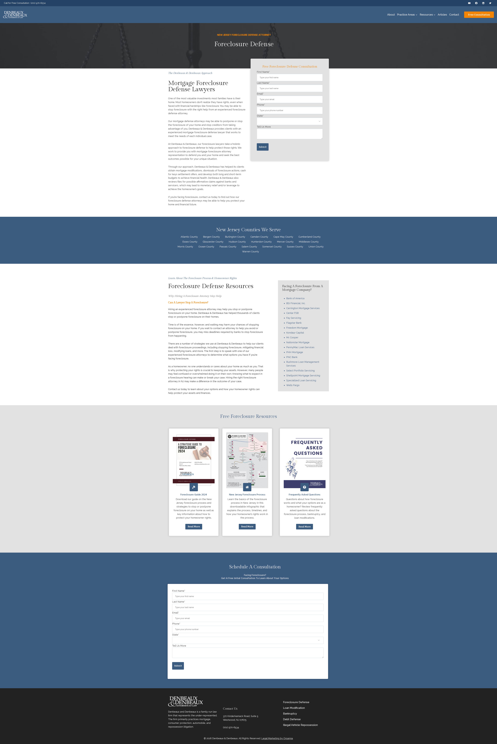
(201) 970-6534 (38, 3)
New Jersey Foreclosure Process (247, 495)
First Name (263, 72)
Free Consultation (479, 14)
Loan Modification (294, 707)
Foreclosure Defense (296, 702)
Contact (454, 14)
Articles (442, 14)
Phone (261, 104)
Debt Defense (292, 719)
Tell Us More (264, 126)
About (391, 14)
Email (260, 93)
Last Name (263, 83)
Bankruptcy (290, 713)
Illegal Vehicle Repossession (300, 725)
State (260, 115)
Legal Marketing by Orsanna (277, 738)
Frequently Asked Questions (304, 495)
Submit (262, 147)
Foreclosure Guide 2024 (193, 495)
